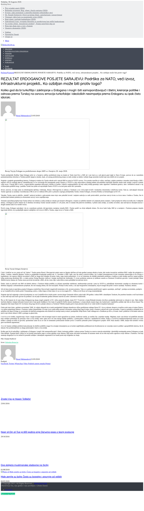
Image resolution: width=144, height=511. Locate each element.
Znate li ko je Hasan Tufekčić (16, 398)
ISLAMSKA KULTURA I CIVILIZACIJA (16, 51)
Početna (4, 73)
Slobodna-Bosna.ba (11, 342)
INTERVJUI (8, 58)
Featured (10, 73)
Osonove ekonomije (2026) (15, 28)
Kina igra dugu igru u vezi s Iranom (19, 26)
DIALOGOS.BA (40, 483)
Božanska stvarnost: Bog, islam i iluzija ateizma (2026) (26, 10)
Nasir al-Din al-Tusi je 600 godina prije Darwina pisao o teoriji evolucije (37, 432)
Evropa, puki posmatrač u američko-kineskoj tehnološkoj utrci (29, 13)
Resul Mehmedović (23, 116)
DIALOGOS (8, 49)
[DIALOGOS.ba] (8, 45)
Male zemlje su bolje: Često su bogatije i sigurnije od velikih (31, 476)
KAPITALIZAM (9, 56)
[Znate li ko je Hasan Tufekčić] (18, 394)
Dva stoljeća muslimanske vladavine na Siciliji (24, 465)
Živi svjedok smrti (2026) (15, 8)
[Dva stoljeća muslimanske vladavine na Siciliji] (21, 460)
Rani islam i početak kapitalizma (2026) (20, 19)
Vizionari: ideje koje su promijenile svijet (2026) (23, 17)
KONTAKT (8, 60)
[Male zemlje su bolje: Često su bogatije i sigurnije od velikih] (28, 472)
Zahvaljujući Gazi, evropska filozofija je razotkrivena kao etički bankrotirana (34, 21)
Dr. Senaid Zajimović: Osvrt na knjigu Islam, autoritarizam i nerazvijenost (33, 15)
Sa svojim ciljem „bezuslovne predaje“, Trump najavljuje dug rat (30, 24)
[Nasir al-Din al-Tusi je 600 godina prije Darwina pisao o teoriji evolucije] (15, 427)
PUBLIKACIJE (9, 62)
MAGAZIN (8, 53)
